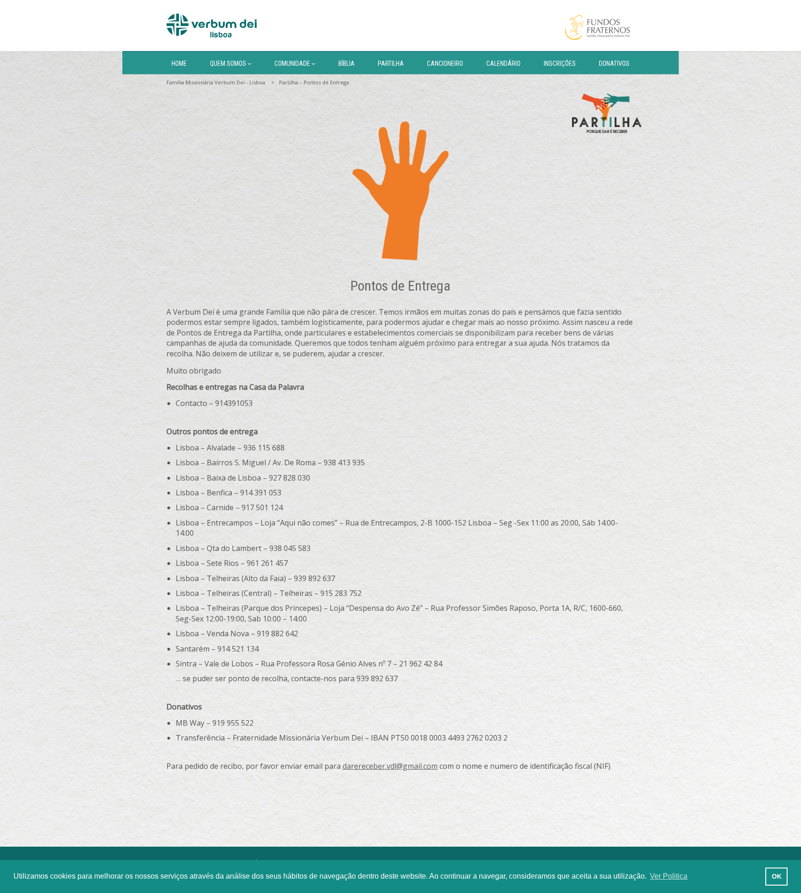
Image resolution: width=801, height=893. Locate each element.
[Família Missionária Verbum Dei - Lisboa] (211, 25)
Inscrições (560, 63)
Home (179, 63)
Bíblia (346, 63)
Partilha (391, 63)
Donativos (614, 63)
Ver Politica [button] (668, 876)
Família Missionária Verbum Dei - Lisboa (215, 82)
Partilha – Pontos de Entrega (314, 82)
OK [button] (777, 876)
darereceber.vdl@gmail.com (390, 766)
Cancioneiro (445, 63)
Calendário (503, 63)
